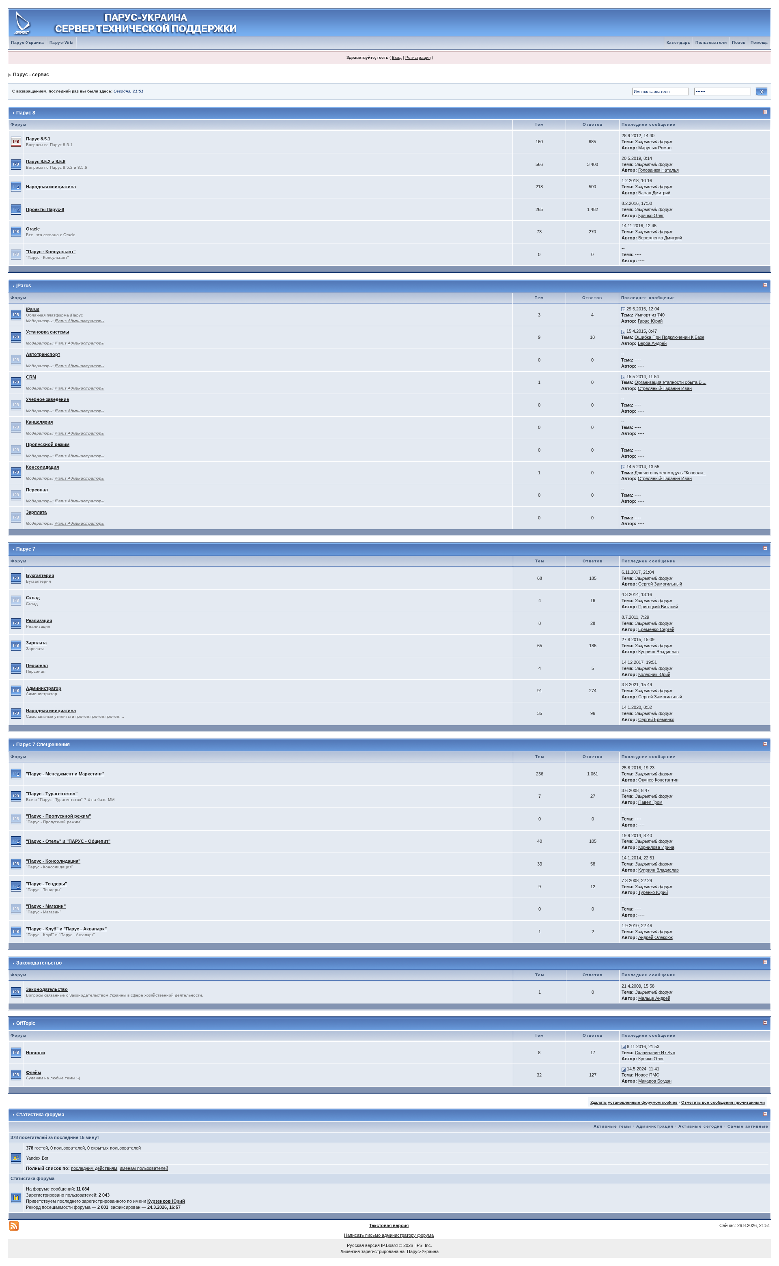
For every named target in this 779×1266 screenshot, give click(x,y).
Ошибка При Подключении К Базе (669, 337)
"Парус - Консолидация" (53, 861)
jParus (23, 286)
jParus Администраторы (79, 321)
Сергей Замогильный (660, 583)
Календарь (679, 42)
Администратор (43, 688)
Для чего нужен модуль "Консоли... (670, 472)
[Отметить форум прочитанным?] (16, 163)
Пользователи (711, 42)
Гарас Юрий (650, 321)
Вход (397, 57)
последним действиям (94, 1168)
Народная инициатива (51, 186)
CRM (31, 377)
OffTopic (25, 1023)
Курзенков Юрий (166, 1201)
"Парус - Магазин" (46, 906)
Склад (33, 597)
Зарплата (36, 512)
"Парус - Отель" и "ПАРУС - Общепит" (68, 841)
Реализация (39, 620)
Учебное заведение (47, 399)
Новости (35, 1052)
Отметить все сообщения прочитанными (723, 1102)
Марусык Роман (654, 147)
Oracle (33, 228)
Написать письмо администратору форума (389, 1235)
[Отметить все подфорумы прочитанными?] (16, 186)
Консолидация (42, 467)
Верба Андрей (652, 343)
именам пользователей (144, 1168)
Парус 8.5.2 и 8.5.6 (45, 161)
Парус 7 (25, 549)
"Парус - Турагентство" (51, 793)
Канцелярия (39, 422)
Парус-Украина (27, 42)
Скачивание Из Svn (655, 1052)
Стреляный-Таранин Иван (665, 388)
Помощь (759, 42)
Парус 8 (25, 113)
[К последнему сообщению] (623, 308)
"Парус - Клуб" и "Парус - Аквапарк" (66, 928)
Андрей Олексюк (655, 937)
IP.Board (389, 1245)
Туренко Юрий (653, 892)
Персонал (37, 489)
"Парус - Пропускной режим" (58, 816)
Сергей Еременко (656, 719)
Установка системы (47, 331)
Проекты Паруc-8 (45, 209)
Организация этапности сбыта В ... (670, 382)
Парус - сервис (31, 75)
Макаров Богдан (654, 1081)
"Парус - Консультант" (50, 251)
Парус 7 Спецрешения (43, 744)
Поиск (738, 42)
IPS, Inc (423, 1245)
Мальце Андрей (654, 998)
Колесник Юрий (654, 674)
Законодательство (39, 963)
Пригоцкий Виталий (658, 606)
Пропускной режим (47, 444)
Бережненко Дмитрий (660, 237)
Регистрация (417, 57)
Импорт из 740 (650, 314)
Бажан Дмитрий (654, 192)
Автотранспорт (43, 354)
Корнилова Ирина (656, 847)
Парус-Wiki (61, 42)
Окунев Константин (658, 779)
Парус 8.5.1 (38, 138)
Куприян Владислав (658, 651)
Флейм (33, 1072)
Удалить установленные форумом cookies (634, 1102)
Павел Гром (650, 802)
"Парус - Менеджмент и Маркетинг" (65, 773)
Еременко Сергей (656, 629)
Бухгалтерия (40, 575)
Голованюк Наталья (658, 170)
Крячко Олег (651, 215)
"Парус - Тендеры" (46, 883)
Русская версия (363, 1245)
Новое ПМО (647, 1074)
